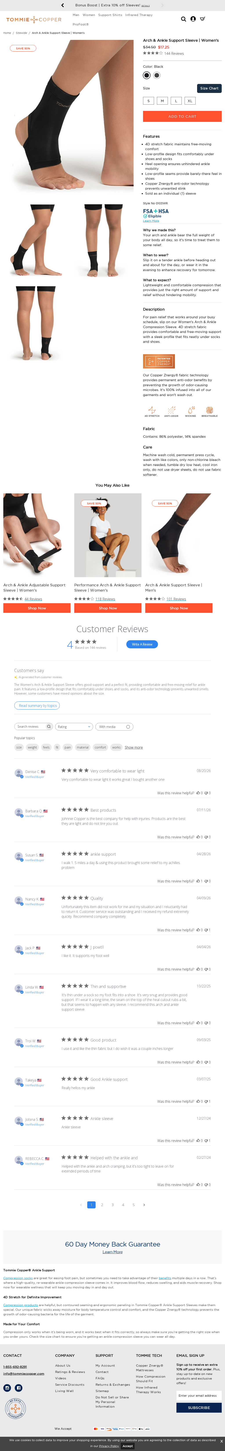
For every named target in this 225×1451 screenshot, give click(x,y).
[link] (37, 535)
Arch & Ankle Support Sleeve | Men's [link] (173, 587)
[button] (183, 18)
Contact (102, 1372)
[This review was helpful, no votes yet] (198, 793)
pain (68, 747)
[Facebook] (18, 1388)
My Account (105, 1365)
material (83, 747)
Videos (60, 1378)
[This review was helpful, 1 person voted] (198, 881)
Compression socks (18, 1278)
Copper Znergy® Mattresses (149, 1368)
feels (46, 747)
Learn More (151, 220)
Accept (128, 1446)
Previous (62, 5)
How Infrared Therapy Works (148, 1390)
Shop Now (37, 608)
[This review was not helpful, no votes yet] (206, 793)
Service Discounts (70, 1384)
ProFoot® (81, 24)
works (116, 747)
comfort (100, 747)
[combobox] (74, 727)
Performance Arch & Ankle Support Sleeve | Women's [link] (107, 587)
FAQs (100, 1378)
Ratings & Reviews (70, 1372)
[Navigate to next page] (144, 1204)
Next (162, 5)
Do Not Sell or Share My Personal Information (112, 1402)
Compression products (20, 1305)
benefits (165, 1278)
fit (57, 747)
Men (76, 15)
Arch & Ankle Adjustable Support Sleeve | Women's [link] (34, 587)
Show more (134, 747)
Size (146, 88)
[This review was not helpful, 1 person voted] (206, 930)
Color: (153, 66)
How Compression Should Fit (151, 1379)
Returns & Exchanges (113, 1384)
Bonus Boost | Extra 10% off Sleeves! (112, 5)
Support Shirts (110, 15)
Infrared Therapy (138, 15)
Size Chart (209, 88)
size (19, 747)
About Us (63, 1365)
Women (89, 15)
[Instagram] (7, 1388)
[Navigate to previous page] (81, 1204)
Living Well (64, 1391)
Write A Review (142, 644)
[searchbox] (30, 726)
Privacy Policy (109, 1446)
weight (32, 747)
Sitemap (102, 1391)
